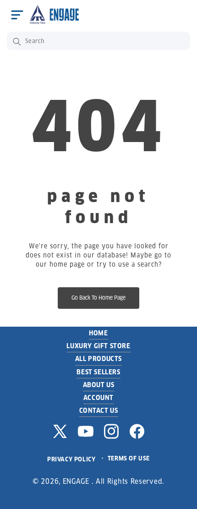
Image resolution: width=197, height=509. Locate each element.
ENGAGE (76, 481)
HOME (98, 333)
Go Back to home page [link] (98, 297)
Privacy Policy (71, 459)
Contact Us (98, 410)
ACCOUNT (98, 398)
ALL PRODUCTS (98, 359)
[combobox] (98, 41)
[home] (57, 14)
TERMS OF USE (129, 458)
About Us (99, 385)
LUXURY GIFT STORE (98, 346)
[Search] (17, 42)
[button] (17, 15)
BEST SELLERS (98, 372)
